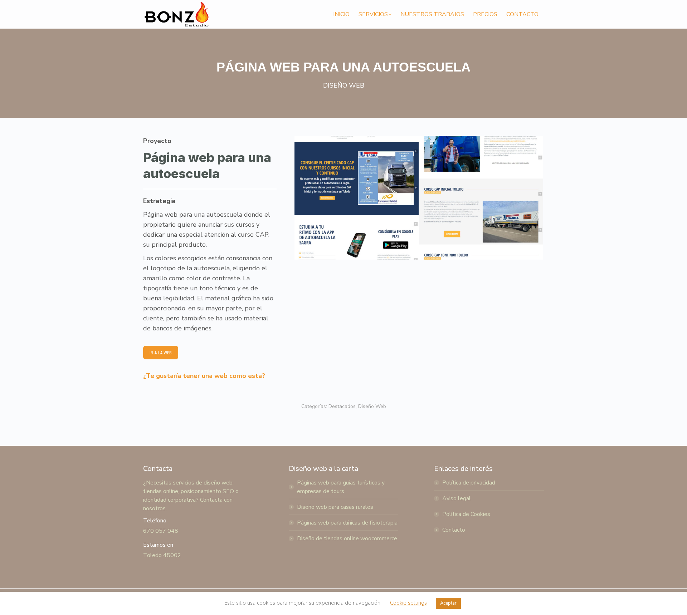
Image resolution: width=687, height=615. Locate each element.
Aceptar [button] (448, 603)
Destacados (342, 406)
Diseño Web (372, 406)
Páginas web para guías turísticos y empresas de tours (341, 487)
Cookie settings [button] (408, 602)
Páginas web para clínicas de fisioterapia (347, 523)
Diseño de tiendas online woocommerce (347, 538)
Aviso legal (456, 498)
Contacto (453, 530)
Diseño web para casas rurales (335, 507)
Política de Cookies (466, 514)
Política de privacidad (468, 483)
